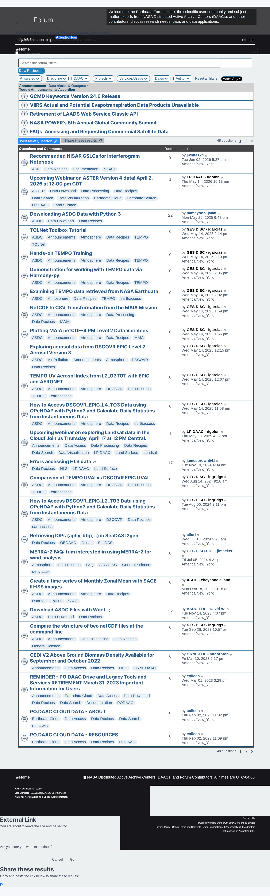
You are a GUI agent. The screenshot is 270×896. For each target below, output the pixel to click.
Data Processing (95, 191)
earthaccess (130, 298)
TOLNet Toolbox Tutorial (58, 230)
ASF (35, 169)
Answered (28, 78)
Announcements (61, 237)
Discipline (55, 78)
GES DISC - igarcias (205, 229)
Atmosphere (91, 237)
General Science (136, 565)
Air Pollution (58, 360)
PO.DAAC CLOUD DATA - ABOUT (68, 712)
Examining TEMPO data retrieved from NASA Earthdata (94, 291)
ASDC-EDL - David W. (206, 609)
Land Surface (65, 205)
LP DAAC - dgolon (203, 177)
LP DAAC (40, 205)
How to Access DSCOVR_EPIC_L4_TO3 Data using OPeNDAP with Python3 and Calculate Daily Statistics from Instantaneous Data (92, 411)
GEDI (123, 668)
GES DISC (108, 565)
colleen (193, 676)
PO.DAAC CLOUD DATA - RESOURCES (74, 735)
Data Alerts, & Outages (67, 86)
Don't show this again (29, 53)
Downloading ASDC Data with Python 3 (75, 214)
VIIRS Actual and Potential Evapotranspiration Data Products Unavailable (114, 105)
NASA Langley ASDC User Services (48, 793)
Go (72, 859)
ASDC (37, 221)
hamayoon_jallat (201, 213)
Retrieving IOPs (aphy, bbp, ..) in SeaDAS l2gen (84, 536)
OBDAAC (68, 543)
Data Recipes (56, 169)
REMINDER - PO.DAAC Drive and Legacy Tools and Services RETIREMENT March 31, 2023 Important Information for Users (88, 683)
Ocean (87, 543)
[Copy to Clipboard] (1, 885)
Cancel (57, 859)
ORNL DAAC (145, 668)
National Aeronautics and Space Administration (41, 797)
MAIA (64, 322)
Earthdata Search (141, 198)
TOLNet (38, 244)
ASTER (38, 191)
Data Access (75, 445)
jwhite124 (195, 155)
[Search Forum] (249, 61)
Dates (160, 78)
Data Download (63, 191)
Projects (101, 78)
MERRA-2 (40, 572)
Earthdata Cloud (108, 198)
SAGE (73, 601)
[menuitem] (148, 777)
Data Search (42, 198)
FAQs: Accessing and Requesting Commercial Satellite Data (99, 132)
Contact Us (249, 818)
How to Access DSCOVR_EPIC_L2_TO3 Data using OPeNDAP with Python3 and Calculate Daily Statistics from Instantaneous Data (92, 507)
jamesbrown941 (201, 461)
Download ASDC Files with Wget (67, 610)
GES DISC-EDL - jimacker (209, 551)
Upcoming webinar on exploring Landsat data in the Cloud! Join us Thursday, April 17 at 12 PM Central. (90, 435)
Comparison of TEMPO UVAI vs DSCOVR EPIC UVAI (89, 478)
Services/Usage (131, 78)
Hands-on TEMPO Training (61, 253)
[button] (246, 141)
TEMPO (141, 237)
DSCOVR (140, 360)
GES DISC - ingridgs (205, 477)
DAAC (79, 78)
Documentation (85, 169)
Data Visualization (73, 198)
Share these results (80, 141)
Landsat (150, 453)
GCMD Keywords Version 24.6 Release (75, 96)
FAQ (89, 565)
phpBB (212, 822)
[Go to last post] (206, 155)
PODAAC (125, 703)
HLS (64, 469)
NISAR (109, 169)
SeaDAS (105, 543)
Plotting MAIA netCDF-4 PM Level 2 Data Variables (89, 330)
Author (181, 78)
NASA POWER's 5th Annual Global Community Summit (93, 123)
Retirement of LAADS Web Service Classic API (84, 114)
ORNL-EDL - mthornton (208, 654)
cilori (191, 535)
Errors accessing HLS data (60, 461)
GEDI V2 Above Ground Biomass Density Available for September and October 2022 (92, 658)
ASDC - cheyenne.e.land (208, 580)
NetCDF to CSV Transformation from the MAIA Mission (93, 308)
